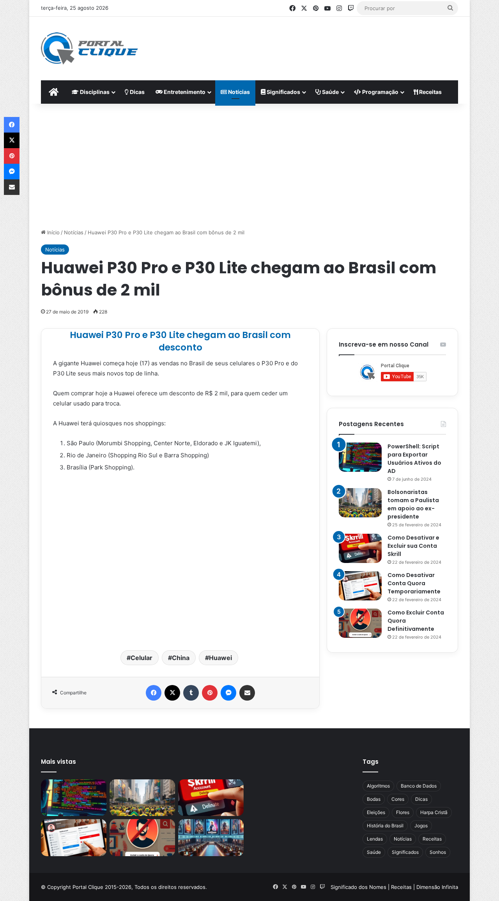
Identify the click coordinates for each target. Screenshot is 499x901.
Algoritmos (378, 786)
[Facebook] (153, 693)
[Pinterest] (210, 693)
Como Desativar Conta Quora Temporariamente (414, 583)
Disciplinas (94, 92)
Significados (282, 92)
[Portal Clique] (89, 48)
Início (53, 232)
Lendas (375, 839)
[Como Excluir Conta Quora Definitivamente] (360, 623)
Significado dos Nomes (358, 887)
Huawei (220, 658)
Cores (397, 799)
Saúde (330, 92)
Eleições (376, 812)
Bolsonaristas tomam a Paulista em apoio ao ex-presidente (413, 504)
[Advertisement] (326, 42)
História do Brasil (385, 825)
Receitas (430, 92)
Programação (379, 92)
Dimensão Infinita (437, 887)
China (180, 658)
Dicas (137, 92)
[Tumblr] (191, 693)
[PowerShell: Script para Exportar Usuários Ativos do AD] (360, 457)
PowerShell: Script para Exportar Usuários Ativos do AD (414, 459)
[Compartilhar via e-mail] (247, 693)
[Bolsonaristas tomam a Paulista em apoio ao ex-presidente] (360, 502)
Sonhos (438, 852)
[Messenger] (228, 693)
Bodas (373, 799)
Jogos (421, 825)
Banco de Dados (419, 786)
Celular (141, 658)
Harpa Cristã (434, 812)
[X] (172, 693)
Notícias (238, 92)
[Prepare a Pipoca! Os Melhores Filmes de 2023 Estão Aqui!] (211, 837)
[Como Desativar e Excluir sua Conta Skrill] (360, 548)
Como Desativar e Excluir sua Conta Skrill (413, 546)
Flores (402, 812)
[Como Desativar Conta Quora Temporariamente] (360, 585)
